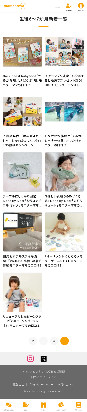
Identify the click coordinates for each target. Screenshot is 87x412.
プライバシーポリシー (41, 384)
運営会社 (18, 384)
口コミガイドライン (43, 377)
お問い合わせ (66, 384)
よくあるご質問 (55, 371)
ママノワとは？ (31, 371)
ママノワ (31, 391)
